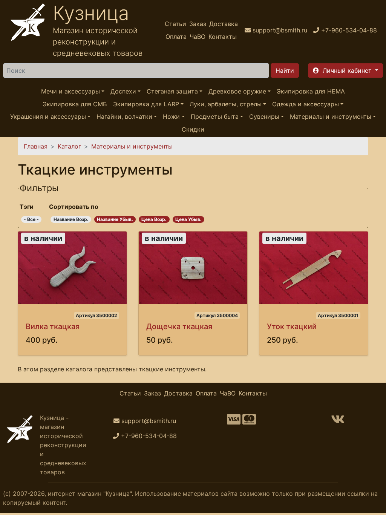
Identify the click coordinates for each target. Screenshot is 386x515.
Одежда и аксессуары (305, 104)
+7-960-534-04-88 (149, 436)
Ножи (171, 116)
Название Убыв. (115, 219)
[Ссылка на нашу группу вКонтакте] (338, 421)
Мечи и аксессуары (70, 91)
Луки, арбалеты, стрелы (226, 104)
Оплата (176, 36)
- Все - (31, 219)
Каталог (69, 146)
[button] (345, 70)
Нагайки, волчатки (124, 116)
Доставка (223, 24)
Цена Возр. (154, 219)
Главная (35, 146)
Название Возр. (71, 219)
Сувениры (264, 116)
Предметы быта (215, 116)
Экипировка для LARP (146, 104)
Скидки (193, 129)
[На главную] (28, 30)
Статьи (175, 24)
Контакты (222, 36)
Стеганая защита (172, 91)
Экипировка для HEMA (311, 91)
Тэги (27, 206)
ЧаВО (197, 36)
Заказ (197, 24)
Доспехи (123, 91)
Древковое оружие (237, 91)
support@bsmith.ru (148, 421)
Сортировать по (73, 206)
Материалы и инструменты (330, 116)
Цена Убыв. (188, 219)
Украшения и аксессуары (48, 116)
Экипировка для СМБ (75, 104)
